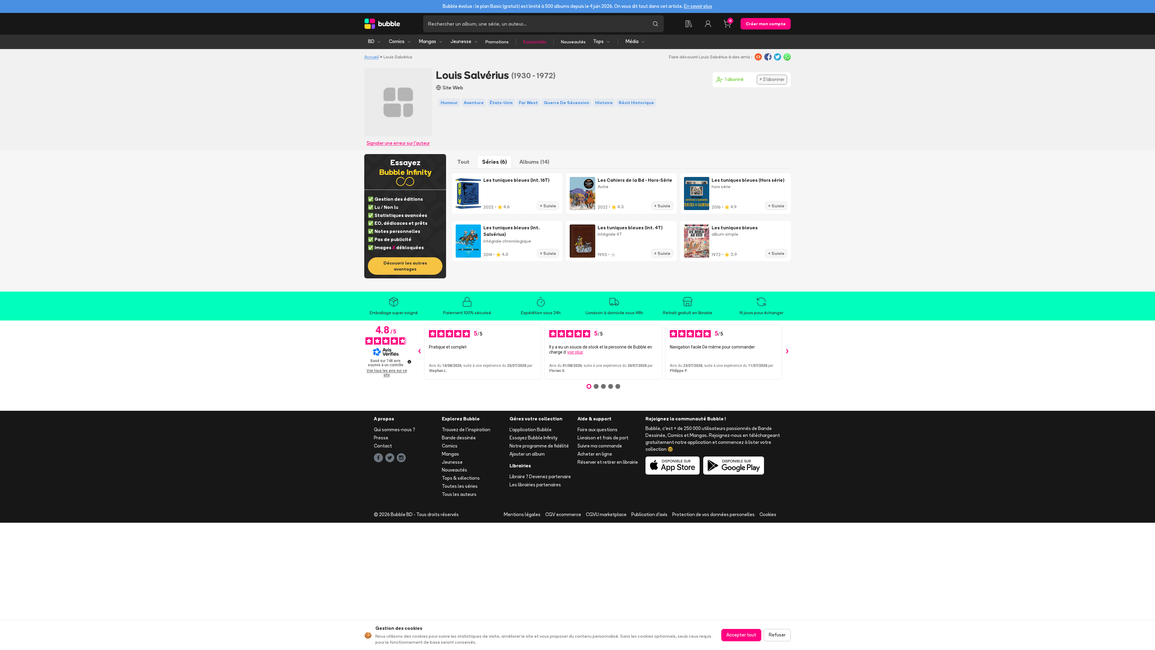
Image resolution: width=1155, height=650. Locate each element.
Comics (397, 41)
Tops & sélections (461, 478)
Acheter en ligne (595, 454)
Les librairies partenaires (535, 485)
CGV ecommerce (563, 514)
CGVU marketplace (606, 514)
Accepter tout (741, 635)
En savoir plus (698, 6)
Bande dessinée (459, 438)
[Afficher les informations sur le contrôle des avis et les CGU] (409, 361)
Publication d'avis (649, 514)
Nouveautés (573, 42)
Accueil (371, 57)
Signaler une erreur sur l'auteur (398, 143)
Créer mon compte (766, 23)
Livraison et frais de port (603, 438)
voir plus (575, 352)
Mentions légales (522, 514)
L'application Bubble (531, 429)
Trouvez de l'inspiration (466, 429)
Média (632, 41)
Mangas (427, 41)
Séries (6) (494, 161)
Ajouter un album (527, 454)
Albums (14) (534, 161)
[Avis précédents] (419, 352)
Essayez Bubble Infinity (533, 438)
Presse (381, 438)
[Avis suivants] (787, 352)
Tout (463, 161)
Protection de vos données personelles (713, 514)
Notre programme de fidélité (539, 446)
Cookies (767, 514)
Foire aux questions (598, 429)
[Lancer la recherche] (655, 23)
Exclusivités (534, 42)
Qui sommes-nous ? (394, 429)
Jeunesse (461, 41)
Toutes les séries (460, 486)
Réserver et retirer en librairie (608, 462)
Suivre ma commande (600, 446)
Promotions (497, 42)
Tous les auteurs (459, 494)
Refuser (777, 635)
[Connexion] (708, 24)
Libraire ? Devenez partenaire (540, 476)
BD (371, 41)
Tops (598, 41)
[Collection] (689, 24)
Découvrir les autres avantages (405, 266)
